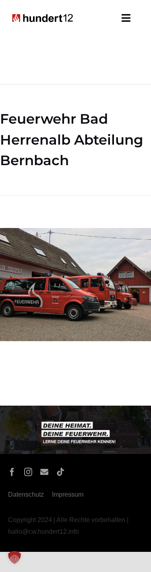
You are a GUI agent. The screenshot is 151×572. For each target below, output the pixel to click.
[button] (14, 557)
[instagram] (28, 472)
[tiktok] (60, 472)
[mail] (44, 472)
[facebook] (12, 472)
